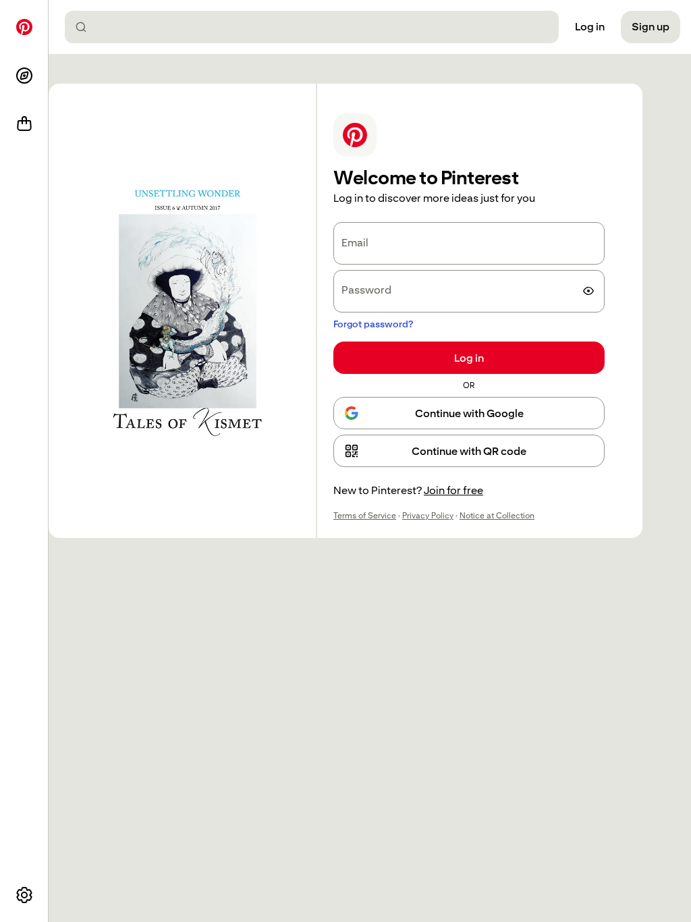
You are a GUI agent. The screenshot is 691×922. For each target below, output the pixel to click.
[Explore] (24, 75)
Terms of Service (364, 515)
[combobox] (317, 27)
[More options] (24, 895)
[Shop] (24, 124)
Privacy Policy (427, 515)
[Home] (24, 27)
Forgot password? (373, 324)
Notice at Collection (497, 515)
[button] (469, 451)
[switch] (588, 291)
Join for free (453, 490)
